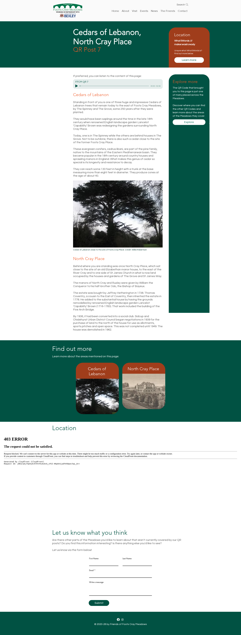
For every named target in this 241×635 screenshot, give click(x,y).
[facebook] (118, 619)
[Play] (76, 86)
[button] (144, 10)
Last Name (127, 559)
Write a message (96, 582)
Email (91, 570)
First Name (93, 559)
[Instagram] (122, 619)
